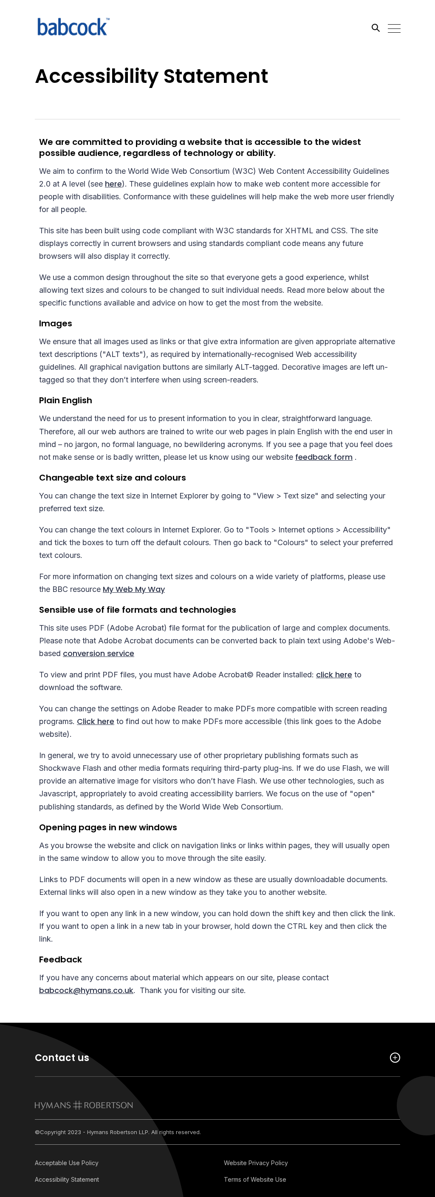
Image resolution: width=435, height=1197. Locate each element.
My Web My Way (134, 589)
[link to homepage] (84, 1105)
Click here (95, 721)
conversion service (98, 653)
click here (334, 674)
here (113, 183)
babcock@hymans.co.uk (86, 990)
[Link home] (73, 27)
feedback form (324, 457)
